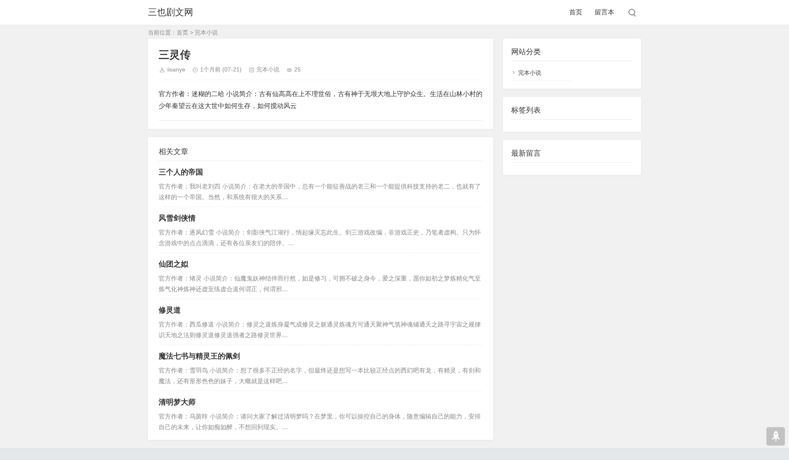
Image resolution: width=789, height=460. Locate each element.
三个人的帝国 (181, 172)
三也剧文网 (170, 12)
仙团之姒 (173, 264)
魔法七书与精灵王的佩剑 (199, 356)
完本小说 (206, 32)
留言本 (604, 12)
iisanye (176, 69)
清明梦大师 (177, 402)
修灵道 (170, 310)
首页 (575, 12)
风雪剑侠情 (177, 218)
